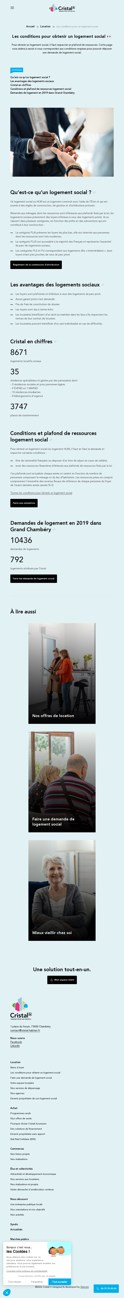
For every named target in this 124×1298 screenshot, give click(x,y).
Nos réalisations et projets (24, 1184)
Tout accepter (59, 1281)
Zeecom (84, 1287)
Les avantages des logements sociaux (32, 81)
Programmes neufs (20, 1113)
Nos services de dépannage (25, 1088)
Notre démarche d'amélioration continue (32, 1190)
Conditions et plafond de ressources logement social (40, 89)
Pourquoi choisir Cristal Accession (28, 1124)
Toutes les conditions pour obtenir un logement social (41, 493)
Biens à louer (17, 1067)
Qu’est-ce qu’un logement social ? (30, 77)
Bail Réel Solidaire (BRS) (23, 1139)
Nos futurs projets (20, 1154)
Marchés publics (19, 1239)
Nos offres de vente (21, 1118)
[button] (7, 1292)
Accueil (30, 27)
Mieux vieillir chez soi (40, 841)
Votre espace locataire (22, 1083)
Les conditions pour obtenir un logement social (35, 1073)
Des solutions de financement (26, 1129)
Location (45, 27)
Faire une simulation (24, 503)
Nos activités (17, 1215)
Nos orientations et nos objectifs (27, 1210)
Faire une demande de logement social (50, 733)
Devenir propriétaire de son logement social (33, 1098)
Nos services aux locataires (24, 1179)
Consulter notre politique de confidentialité (26, 1271)
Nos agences (17, 1093)
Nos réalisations (18, 1159)
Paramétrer (37, 1281)
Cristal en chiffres (20, 85)
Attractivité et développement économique (33, 1174)
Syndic (14, 1224)
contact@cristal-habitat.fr (25, 1030)
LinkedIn (15, 1046)
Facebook (16, 1042)
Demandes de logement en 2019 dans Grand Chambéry (42, 93)
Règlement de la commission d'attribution (36, 265)
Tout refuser (14, 1281)
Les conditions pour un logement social (77, 27)
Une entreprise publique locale (26, 1204)
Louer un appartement (41, 624)
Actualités (16, 1230)
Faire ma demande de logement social (33, 579)
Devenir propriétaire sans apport (27, 1134)
